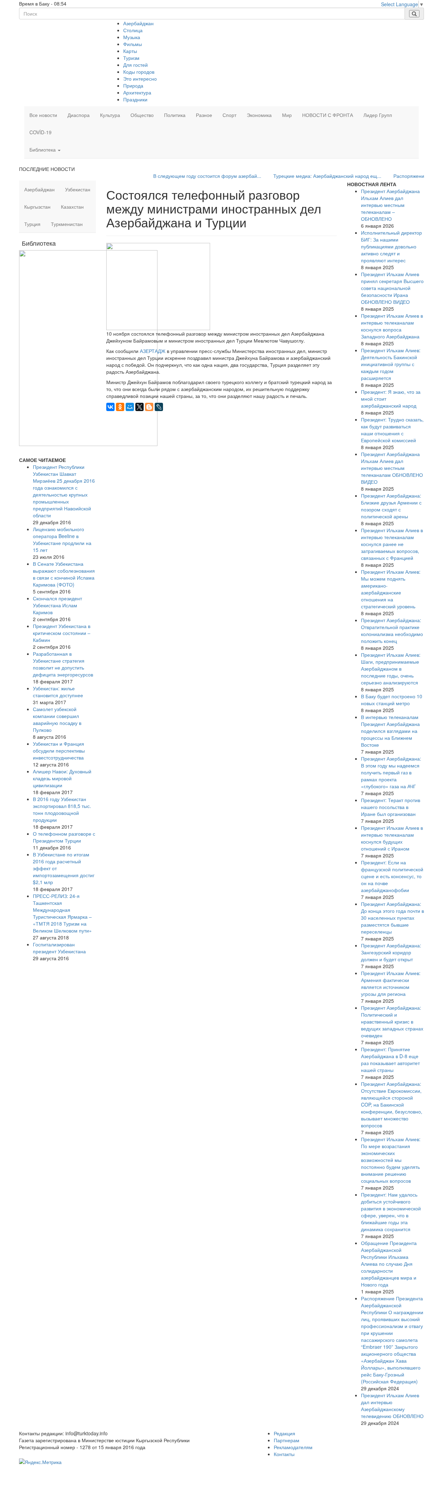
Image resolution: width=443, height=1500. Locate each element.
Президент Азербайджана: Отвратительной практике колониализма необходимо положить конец (392, 630)
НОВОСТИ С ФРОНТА (327, 114)
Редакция (284, 1433)
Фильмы (132, 43)
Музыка (131, 37)
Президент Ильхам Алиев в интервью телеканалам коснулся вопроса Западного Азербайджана (392, 326)
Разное (204, 114)
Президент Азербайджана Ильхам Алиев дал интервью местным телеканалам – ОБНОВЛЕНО (390, 205)
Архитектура (137, 92)
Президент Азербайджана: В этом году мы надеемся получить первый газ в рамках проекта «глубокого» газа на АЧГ (391, 772)
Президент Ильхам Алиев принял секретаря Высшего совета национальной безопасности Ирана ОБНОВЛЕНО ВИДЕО (392, 288)
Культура (110, 114)
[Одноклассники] (120, 407)
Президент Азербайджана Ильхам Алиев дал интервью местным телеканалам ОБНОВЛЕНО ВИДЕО (392, 468)
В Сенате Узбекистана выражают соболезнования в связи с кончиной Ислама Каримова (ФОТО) (64, 574)
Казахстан (72, 206)
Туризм (131, 57)
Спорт (229, 114)
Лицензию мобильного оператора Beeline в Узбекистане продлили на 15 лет (62, 539)
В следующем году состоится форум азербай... (187, 175)
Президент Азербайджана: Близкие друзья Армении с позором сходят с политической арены (391, 506)
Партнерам (286, 1440)
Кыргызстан (37, 206)
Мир (287, 114)
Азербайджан (138, 23)
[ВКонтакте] (110, 407)
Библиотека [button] (43, 149)
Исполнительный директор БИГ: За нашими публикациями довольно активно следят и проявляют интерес (391, 246)
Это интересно (140, 78)
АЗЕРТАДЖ (152, 350)
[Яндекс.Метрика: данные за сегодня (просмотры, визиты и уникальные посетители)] (40, 1461)
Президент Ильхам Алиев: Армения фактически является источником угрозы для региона (391, 983)
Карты (130, 50)
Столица (133, 30)
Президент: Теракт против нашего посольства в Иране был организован (390, 807)
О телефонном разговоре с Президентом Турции (64, 837)
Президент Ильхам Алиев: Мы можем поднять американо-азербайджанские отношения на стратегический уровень (391, 589)
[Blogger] (149, 407)
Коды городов (138, 71)
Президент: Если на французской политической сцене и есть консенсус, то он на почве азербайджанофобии (392, 876)
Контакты (284, 1454)
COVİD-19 (40, 132)
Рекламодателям (293, 1447)
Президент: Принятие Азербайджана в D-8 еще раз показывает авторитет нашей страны (390, 1059)
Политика (175, 114)
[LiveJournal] (159, 407)
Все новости (43, 114)
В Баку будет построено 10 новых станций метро (391, 700)
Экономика (259, 114)
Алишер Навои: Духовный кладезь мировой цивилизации (62, 778)
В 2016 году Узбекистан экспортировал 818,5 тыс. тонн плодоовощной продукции (62, 809)
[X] (139, 407)
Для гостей (135, 64)
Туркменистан (67, 223)
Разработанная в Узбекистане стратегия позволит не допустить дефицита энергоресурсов (63, 664)
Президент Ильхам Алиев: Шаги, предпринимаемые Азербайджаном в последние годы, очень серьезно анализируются (391, 668)
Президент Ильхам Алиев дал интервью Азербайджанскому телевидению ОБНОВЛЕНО (392, 1405)
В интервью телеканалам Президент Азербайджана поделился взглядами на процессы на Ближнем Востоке (390, 730)
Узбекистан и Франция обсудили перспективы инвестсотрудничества (59, 750)
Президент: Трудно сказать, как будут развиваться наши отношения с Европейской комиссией (392, 430)
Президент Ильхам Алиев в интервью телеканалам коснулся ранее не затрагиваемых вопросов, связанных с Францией (392, 544)
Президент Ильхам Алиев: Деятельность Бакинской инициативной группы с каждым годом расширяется (391, 364)
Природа (133, 85)
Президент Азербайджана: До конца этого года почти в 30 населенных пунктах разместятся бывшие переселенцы (392, 917)
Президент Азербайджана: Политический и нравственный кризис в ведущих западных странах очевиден (392, 1021)
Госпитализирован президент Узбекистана (59, 948)
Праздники (135, 99)
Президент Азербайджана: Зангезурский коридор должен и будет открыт (391, 952)
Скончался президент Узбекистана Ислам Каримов (57, 605)
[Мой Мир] (130, 407)
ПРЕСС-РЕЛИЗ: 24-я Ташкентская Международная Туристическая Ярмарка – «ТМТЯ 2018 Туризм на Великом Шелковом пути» (62, 913)
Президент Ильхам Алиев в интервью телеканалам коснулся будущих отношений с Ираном (392, 838)
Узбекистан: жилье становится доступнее (58, 692)
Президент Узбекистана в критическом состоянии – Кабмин (61, 632)
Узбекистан (77, 189)
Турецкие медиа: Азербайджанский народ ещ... (307, 175)
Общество (142, 114)
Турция (32, 223)
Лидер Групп (377, 114)
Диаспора (78, 114)
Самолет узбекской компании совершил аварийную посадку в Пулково (57, 719)
